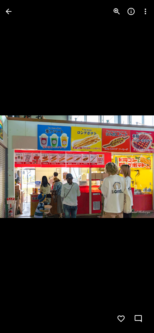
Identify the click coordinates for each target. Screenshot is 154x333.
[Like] (121, 318)
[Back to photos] (8, 11)
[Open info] (131, 11)
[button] (20, 166)
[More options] (145, 11)
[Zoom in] (117, 11)
